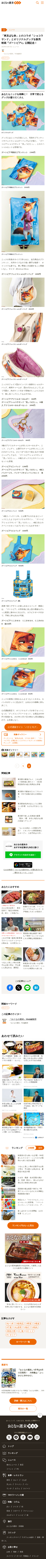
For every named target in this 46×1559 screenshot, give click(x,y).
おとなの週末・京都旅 (15, 1526)
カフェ (17, 1488)
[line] (16, 1437)
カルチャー (11, 1515)
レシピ (20, 1515)
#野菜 (29, 1323)
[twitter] (9, 1437)
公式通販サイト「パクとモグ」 (23, 727)
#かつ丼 (10, 1323)
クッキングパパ (13, 1537)
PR (18, 1469)
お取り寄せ (12, 1547)
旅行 (9, 1521)
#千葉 (9, 1327)
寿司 (8, 1480)
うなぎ (24, 1480)
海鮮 (15, 1552)
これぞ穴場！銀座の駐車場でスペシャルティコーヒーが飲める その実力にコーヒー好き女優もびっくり (11, 940)
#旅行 (27, 1327)
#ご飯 (21, 1331)
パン (26, 1484)
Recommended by (29, 1137)
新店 (21, 1465)
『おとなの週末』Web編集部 (12, 54)
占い (8, 1507)
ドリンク (35, 1556)
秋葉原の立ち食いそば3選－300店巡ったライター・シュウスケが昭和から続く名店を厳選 (34, 966)
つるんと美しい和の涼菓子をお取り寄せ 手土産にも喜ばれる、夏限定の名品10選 (10, 965)
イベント (10, 1469)
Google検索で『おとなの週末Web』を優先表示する (23, 870)
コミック (11, 1532)
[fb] (23, 1437)
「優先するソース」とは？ (23, 873)
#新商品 (20, 1323)
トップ (10, 1446)
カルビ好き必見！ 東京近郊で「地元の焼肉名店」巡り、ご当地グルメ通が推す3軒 (10, 910)
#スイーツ (5, 58)
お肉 (8, 1552)
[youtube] (30, 1437)
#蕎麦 (36, 1323)
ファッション (28, 1511)
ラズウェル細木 (28, 1537)
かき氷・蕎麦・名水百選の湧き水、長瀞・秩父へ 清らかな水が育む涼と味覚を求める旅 (31, 1180)
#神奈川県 (11, 1331)
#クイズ (29, 1331)
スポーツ (16, 1511)
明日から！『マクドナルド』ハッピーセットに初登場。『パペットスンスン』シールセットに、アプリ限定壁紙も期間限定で (31, 1202)
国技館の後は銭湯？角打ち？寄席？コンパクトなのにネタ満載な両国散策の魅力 (33, 936)
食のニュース (12, 1465)
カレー (15, 1480)
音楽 (8, 1511)
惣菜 (21, 1552)
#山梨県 (18, 1327)
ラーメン (18, 1484)
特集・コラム (13, 1502)
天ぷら (9, 1484)
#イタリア (11, 1335)
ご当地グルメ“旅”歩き (8, 905)
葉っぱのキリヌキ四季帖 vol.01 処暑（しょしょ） (30, 1212)
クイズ (15, 1507)
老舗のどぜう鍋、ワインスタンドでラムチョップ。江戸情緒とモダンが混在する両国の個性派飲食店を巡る (33, 909)
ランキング (12, 1453)
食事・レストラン (15, 1475)
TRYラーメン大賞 (15, 1495)
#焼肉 (35, 1327)
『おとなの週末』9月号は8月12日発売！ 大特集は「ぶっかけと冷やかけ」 (30, 1373)
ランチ (9, 1488)
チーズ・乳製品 (23, 1556)
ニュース (12, 30)
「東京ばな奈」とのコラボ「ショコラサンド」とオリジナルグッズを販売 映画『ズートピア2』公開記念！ (22, 39)
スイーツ (26, 1488)
